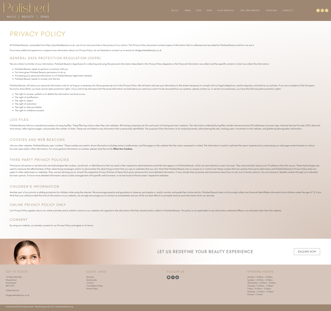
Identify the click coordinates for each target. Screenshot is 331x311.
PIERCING (271, 10)
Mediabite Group (67, 307)
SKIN (209, 10)
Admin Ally (50, 307)
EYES (199, 10)
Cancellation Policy (94, 285)
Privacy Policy (92, 288)
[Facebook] (318, 10)
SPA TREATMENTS (250, 10)
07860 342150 (12, 290)
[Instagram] (322, 10)
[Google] (326, 10)
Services (90, 277)
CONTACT (288, 10)
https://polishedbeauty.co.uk (60, 45)
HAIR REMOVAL (225, 10)
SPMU (188, 10)
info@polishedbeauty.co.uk (148, 50)
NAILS (175, 10)
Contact (89, 283)
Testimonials (91, 280)
